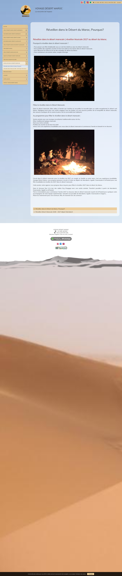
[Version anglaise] (82, 2)
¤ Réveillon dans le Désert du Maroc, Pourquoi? (12, 66)
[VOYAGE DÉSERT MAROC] (26, 11)
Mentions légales (54, 234)
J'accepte (91, 574)
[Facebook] (85, 2)
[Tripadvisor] (61, 249)
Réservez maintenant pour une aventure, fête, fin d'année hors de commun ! (57, 195)
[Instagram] (88, 2)
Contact (70, 234)
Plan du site (63, 234)
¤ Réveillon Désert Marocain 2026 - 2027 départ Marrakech (14, 68)
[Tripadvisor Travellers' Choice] (91, 2)
